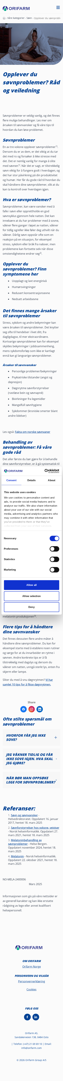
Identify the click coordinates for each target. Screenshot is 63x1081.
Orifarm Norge (31, 966)
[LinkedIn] (35, 1017)
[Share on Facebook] (23, 709)
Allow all (31, 585)
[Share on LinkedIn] (39, 709)
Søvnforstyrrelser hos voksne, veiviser (35, 828)
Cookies (31, 989)
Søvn (29, 18)
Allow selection (31, 596)
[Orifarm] (31, 949)
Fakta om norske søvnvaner (32, 432)
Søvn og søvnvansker (24, 815)
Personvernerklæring (31, 981)
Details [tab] (31, 480)
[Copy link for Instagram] (31, 709)
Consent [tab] (11, 480)
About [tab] (51, 480)
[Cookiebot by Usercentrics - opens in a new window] (45, 471)
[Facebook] (27, 1017)
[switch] (54, 549)
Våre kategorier (16, 18)
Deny (31, 607)
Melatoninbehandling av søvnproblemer (25, 842)
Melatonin (17, 856)
